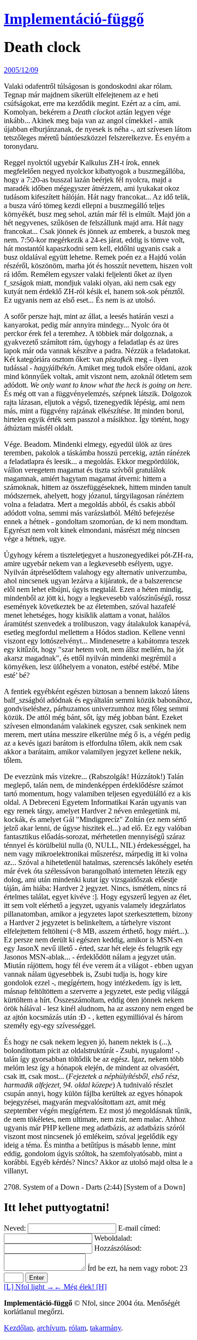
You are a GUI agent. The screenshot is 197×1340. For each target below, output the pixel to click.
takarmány (105, 1328)
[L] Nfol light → (29, 1287)
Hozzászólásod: (118, 1248)
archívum (51, 1328)
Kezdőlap (18, 1328)
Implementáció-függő (74, 18)
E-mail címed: (139, 1228)
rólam (77, 1328)
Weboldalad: (113, 1238)
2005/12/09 (21, 70)
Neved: (15, 1228)
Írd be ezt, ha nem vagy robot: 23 (137, 1268)
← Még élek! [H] (80, 1287)
